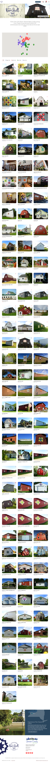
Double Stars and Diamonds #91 (8, 558)
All (3, 60)
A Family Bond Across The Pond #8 (24, 107)
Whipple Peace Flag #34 (6, 252)
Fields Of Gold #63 (37, 397)
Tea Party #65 (20, 413)
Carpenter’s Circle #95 (22, 574)
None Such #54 (36, 349)
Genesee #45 (36, 300)
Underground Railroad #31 (7, 236)
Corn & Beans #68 (21, 429)
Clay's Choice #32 (21, 236)
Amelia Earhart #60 (37, 381)
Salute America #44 (21, 300)
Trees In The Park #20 (22, 172)
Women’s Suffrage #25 (6, 204)
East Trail (19, 60)
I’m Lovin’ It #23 (21, 188)
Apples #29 (20, 220)
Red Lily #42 (36, 284)
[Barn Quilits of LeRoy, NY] (9, 746)
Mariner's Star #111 (37, 654)
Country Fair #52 (5, 349)
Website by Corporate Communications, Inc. (42, 760)
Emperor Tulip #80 (21, 493)
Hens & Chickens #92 (21, 558)
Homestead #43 (5, 300)
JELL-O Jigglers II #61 (6, 397)
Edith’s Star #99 (36, 590)
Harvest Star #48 (37, 316)
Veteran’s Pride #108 (37, 638)
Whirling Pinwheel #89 (22, 542)
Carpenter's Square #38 (22, 268)
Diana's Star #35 (21, 252)
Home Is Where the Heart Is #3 (39, 75)
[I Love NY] (46, 1)
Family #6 (35, 91)
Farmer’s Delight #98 (21, 590)
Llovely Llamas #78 (37, 477)
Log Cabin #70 (4, 445)
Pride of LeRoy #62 (21, 397)
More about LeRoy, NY (32, 731)
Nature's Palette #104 (22, 622)
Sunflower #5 (20, 91)
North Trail (14, 60)
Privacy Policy (13, 760)
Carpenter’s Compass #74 (22, 461)
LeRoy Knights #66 (37, 413)
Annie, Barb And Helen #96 (38, 574)
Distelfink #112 (4, 670)
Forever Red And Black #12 (38, 123)
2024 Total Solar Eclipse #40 (7, 284)
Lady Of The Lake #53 (22, 349)
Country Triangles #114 (38, 670)
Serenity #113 (20, 670)
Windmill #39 (36, 268)
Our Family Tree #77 (21, 477)
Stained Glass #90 (37, 542)
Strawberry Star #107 (22, 638)
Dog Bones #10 (5, 123)
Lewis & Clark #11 (21, 123)
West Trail (25, 60)
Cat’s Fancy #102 (37, 606)
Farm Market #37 (5, 268)
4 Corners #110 (20, 654)
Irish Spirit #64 (5, 413)
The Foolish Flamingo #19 (6, 172)
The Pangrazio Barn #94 (6, 574)
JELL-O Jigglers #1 (5, 75)
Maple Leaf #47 (21, 316)
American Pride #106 (6, 638)
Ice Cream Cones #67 (6, 429)
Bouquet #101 (20, 606)
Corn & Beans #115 (5, 686)
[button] (22, 37)
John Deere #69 (36, 429)
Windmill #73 (4, 461)
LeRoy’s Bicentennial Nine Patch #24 (40, 188)
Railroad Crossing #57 (38, 365)
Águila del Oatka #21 (37, 172)
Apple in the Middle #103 (6, 622)
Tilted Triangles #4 (5, 91)
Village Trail (8, 60)
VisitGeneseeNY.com (29, 749)
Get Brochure (38, 1)
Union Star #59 (20, 381)
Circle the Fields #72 (37, 445)
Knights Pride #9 (37, 107)
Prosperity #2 (20, 75)
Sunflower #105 (36, 622)
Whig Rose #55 (4, 365)
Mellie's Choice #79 (5, 493)
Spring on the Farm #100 (6, 606)
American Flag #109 (5, 654)
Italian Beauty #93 (37, 558)
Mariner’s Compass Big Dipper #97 (8, 590)
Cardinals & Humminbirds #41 (23, 284)
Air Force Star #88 (5, 542)
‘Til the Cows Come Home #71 (23, 445)
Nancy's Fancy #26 (21, 204)
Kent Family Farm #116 (22, 686)
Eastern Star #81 (37, 493)
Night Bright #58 (5, 381)
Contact (27, 750)
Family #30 (36, 220)
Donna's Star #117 (37, 686)
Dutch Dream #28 (5, 220)
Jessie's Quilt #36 (37, 252)
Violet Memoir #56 (21, 365)
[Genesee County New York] (31, 741)
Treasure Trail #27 (37, 204)
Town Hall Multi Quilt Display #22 (8, 188)
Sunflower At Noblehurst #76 (7, 477)
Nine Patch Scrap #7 (5, 107)
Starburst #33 (36, 236)
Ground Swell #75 (37, 461)
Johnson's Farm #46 (6, 316)
